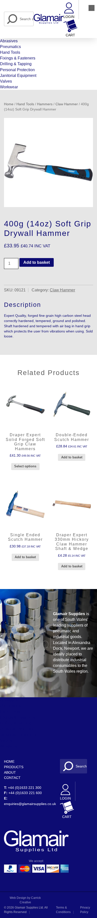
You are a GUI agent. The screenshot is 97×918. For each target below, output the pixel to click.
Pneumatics (10, 47)
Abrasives (9, 41)
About (10, 772)
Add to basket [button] (71, 457)
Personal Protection (17, 70)
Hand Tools (10, 52)
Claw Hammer (66, 104)
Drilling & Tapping (16, 64)
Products (13, 767)
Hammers (44, 104)
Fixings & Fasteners (17, 58)
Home (8, 104)
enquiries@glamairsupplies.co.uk (30, 804)
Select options (25, 466)
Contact (12, 778)
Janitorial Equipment (18, 75)
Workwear (9, 87)
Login (68, 17)
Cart (70, 35)
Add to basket (36, 262)
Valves (6, 81)
